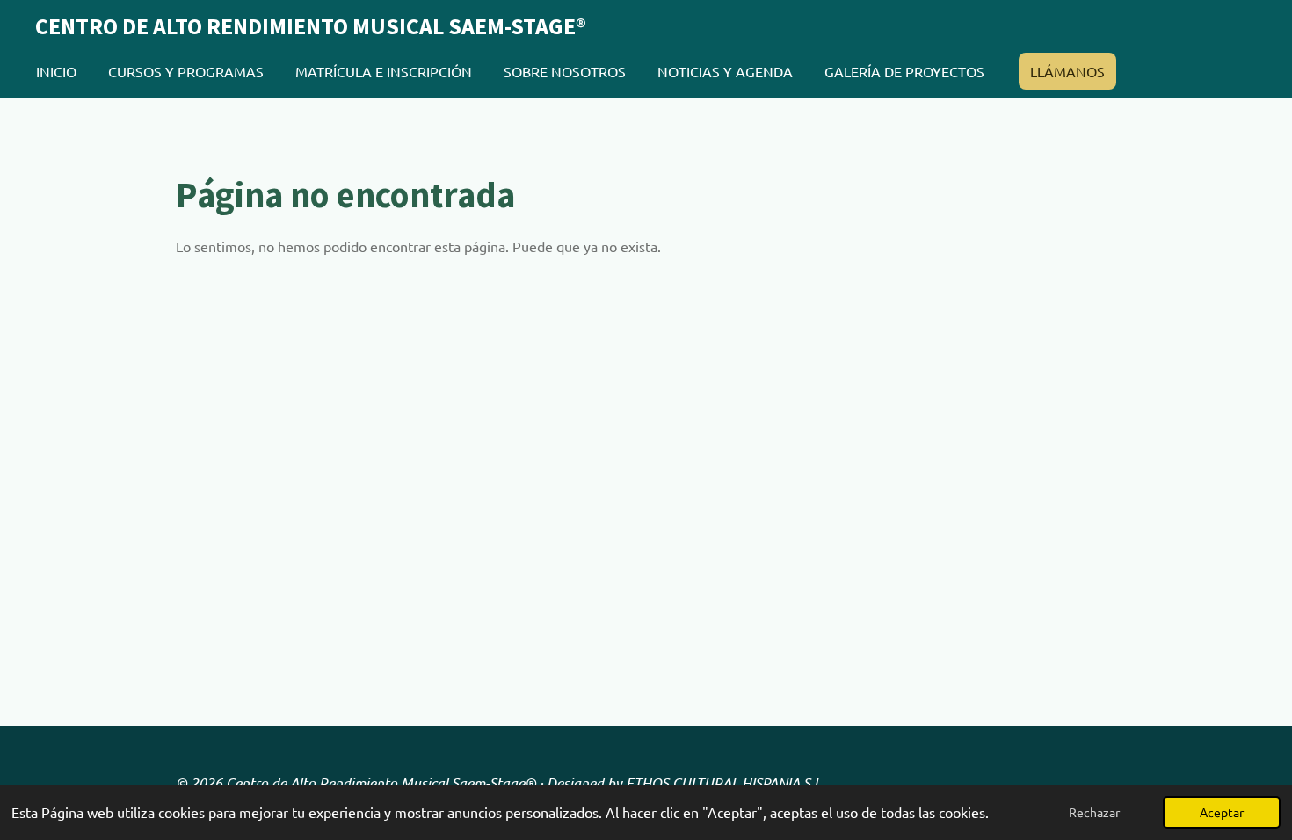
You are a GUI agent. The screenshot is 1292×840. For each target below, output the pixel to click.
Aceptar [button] (1222, 812)
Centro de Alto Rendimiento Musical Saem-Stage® (310, 25)
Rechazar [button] (1094, 812)
